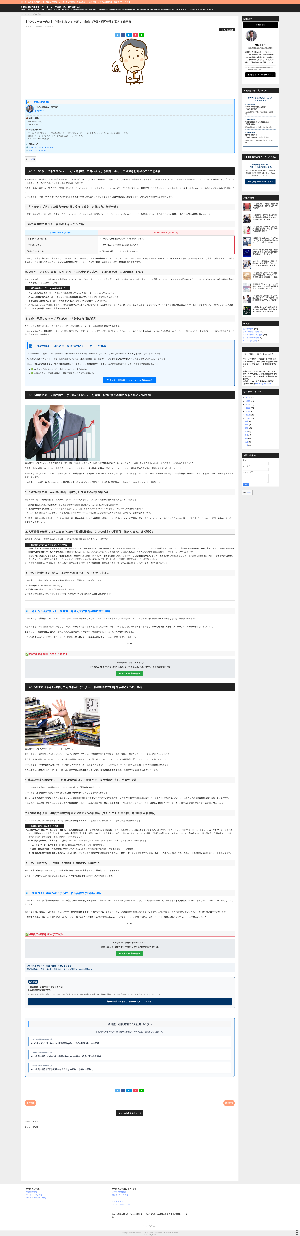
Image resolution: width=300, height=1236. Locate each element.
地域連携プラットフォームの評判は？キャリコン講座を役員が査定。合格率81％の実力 (265, 286)
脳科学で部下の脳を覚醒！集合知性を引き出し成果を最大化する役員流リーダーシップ (265, 252)
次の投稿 (30, 1103)
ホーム (23, 2)
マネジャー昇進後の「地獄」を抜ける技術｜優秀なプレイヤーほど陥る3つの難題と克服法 (265, 263)
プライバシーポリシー (121, 1204)
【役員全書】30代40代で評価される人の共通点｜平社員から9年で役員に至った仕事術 (265, 309)
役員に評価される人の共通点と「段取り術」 (257, 123)
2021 (248, 415)
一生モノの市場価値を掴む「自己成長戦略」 (255, 108)
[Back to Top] (297, 1232)
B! (129, 35)
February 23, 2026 (263, 384)
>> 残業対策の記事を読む (130, 953)
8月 (246, 435)
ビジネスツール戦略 (122, 2)
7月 (246, 438)
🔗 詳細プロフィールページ (36, 150)
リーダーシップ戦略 (67, 2)
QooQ (154, 1235)
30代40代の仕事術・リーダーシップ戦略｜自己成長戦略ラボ (50, 7)
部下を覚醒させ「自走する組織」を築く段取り (257, 136)
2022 (248, 411)
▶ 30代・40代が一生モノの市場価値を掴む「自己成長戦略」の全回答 (65, 1043)
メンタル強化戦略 (105, 2)
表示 (32, 159)
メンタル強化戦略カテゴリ (129, 1113)
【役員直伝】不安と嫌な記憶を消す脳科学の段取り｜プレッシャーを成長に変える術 (265, 217)
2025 (248, 401)
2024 (248, 404)
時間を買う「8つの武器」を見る (260, 182)
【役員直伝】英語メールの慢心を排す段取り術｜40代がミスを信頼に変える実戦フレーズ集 (265, 275)
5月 (246, 445)
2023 (248, 408)
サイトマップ (117, 1201)
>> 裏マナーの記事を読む (130, 673)
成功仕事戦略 (51, 2)
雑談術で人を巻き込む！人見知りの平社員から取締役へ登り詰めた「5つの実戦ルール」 (265, 240)
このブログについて (36, 2)
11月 (247, 425)
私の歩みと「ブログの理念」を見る (260, 75)
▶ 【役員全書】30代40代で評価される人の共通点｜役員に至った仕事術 (66, 1056)
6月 (246, 442)
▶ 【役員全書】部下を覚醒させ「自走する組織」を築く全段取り (62, 1069)
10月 (247, 428)
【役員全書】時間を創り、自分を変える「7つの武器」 (129, 1001)
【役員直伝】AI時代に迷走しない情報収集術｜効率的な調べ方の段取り (265, 206)
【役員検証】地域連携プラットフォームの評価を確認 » (130, 380)
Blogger (153, 1226)
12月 (247, 421)
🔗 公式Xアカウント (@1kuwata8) (39, 147)
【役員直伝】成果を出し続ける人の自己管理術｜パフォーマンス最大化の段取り (265, 229)
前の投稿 (229, 1103)
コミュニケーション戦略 (86, 2)
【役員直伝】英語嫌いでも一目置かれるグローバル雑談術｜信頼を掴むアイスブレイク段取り (265, 298)
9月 (246, 431)
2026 (248, 398)
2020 (248, 418)
